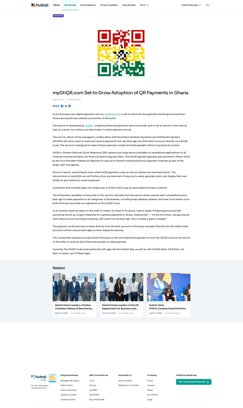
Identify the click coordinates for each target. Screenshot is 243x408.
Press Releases (88, 5)
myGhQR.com (112, 114)
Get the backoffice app (192, 382)
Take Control (66, 385)
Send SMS (94, 395)
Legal (149, 399)
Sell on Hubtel (125, 380)
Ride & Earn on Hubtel (128, 385)
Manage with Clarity (69, 380)
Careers (151, 385)
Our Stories (70, 5)
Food (91, 380)
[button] (144, 5)
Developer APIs (68, 399)
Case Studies (129, 5)
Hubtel (89, 125)
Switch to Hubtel (68, 395)
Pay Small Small (96, 399)
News (150, 390)
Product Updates (109, 5)
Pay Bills (93, 390)
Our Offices (152, 395)
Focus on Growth (68, 390)
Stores (92, 385)
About (150, 380)
